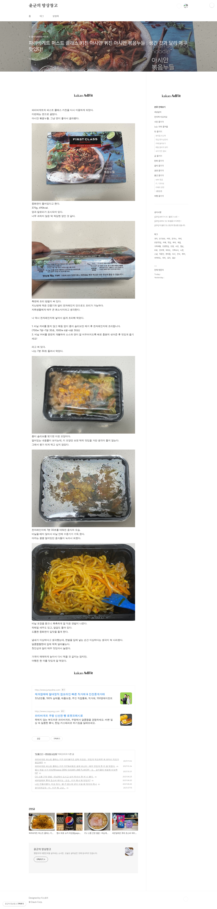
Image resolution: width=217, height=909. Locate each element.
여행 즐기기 (159, 196)
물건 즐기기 (159, 175)
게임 (179, 242)
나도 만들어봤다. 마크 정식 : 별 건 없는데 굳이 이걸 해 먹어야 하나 (66, 784)
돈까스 (174, 239)
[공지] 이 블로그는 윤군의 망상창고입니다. (169, 225)
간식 (178, 254)
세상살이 (157, 112)
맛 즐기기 (39, 754)
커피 (168, 239)
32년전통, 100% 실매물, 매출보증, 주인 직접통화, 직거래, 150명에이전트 (73, 698)
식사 (173, 254)
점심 (181, 246)
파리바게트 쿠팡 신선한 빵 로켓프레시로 (59, 715)
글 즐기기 (158, 156)
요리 (168, 258)
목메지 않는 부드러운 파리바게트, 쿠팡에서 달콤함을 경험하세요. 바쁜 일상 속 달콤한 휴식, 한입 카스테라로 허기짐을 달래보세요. (74, 721)
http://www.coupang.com (47, 711)
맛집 (169, 242)
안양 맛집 (157, 242)
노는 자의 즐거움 (161, 127)
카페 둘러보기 (161, 143)
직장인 (161, 254)
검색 (179, 6)
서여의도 (157, 258)
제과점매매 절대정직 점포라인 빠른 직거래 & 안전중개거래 (70, 694)
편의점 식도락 (51, 754)
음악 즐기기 (159, 166)
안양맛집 (165, 246)
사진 (177, 246)
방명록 (56, 16)
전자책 (161, 250)
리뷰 (156, 250)
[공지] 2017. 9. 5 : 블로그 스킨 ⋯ (166, 217)
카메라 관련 (160, 187)
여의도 (168, 250)
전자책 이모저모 (160, 117)
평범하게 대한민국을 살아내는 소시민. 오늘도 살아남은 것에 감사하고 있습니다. (66, 853)
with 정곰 (159, 180)
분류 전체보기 (159, 107)
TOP (185, 899)
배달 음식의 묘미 (162, 147)
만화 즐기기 (159, 161)
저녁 (179, 239)
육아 (174, 242)
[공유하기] (43, 738)
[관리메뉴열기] (212, 5)
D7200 (162, 239)
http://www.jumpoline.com (47, 690)
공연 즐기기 (159, 170)
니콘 (181, 250)
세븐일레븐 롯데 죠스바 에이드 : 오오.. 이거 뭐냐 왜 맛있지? (62, 780)
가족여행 (157, 246)
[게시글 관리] (46, 738)
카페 (164, 242)
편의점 (168, 254)
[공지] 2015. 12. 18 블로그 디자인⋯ (168, 221)
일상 (173, 258)
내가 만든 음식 (161, 151)
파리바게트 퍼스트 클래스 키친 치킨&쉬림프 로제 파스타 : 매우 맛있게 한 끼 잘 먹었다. (75, 766)
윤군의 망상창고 (43, 6)
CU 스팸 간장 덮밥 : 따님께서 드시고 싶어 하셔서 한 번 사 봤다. (64, 776)
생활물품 (159, 191)
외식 (164, 258)
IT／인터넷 (160, 183)
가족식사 (175, 250)
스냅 (156, 254)
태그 (42, 16)
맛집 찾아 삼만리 (162, 140)
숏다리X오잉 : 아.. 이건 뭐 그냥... (50, 787)
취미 (183, 254)
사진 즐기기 (159, 122)
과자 (156, 239)
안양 (172, 246)
